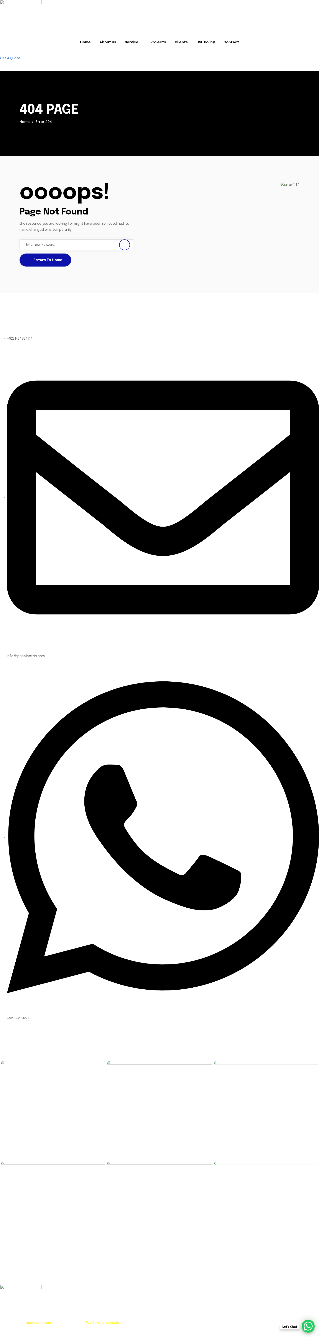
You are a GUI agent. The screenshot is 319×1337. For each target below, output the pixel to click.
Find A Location (19, 64)
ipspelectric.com (39, 1322)
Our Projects (173, 1044)
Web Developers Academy (104, 1322)
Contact (231, 42)
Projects (158, 42)
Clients (181, 42)
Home (85, 42)
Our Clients (12, 1044)
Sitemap (34, 1334)
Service (131, 42)
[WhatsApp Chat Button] (308, 1326)
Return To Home (47, 260)
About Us (107, 42)
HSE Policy (205, 42)
